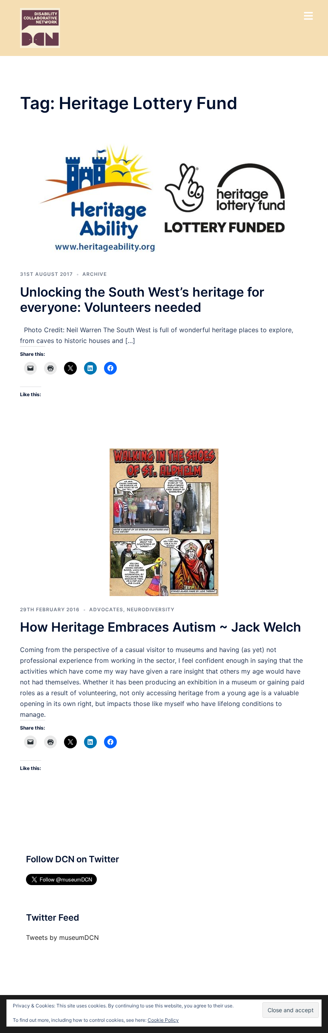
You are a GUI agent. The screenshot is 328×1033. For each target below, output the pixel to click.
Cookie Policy (163, 1020)
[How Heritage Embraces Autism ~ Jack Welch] (164, 522)
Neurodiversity (150, 609)
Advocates (106, 609)
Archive (94, 274)
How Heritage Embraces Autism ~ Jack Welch (160, 627)
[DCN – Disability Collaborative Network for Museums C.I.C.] (40, 27)
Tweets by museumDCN (62, 937)
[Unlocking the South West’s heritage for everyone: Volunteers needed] (164, 198)
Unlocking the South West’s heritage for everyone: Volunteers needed (142, 299)
